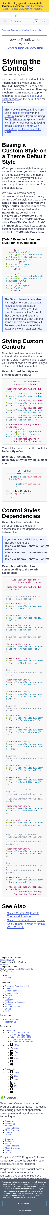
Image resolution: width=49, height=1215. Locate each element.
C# (19, 471)
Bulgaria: (21, 1039)
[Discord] (11, 1065)
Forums (8, 995)
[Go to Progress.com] (8, 1099)
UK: (20, 1035)
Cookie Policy (33, 1193)
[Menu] (5, 21)
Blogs (7, 997)
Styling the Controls (32, 30)
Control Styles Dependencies (21, 513)
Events (8, 1009)
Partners (9, 1004)
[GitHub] (11, 1062)
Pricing (8, 978)
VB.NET (27, 471)
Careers (8, 1132)
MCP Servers (6, 969)
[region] (24, 1197)
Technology (10, 1123)
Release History (12, 993)
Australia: (22, 1042)
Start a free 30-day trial (24, 48)
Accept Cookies (24, 1203)
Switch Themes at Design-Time (26, 920)
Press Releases (12, 1128)
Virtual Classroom (13, 1007)
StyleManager (17, 119)
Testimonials (10, 1022)
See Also (14, 906)
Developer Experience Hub (17, 986)
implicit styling (20, 112)
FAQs (7, 1011)
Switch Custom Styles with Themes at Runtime (23, 915)
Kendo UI (4, 964)
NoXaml (9, 116)
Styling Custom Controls (22, 344)
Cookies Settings (24, 1210)
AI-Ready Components (22, 969)
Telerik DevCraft (7, 960)
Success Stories (12, 1020)
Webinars (9, 1000)
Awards (8, 1126)
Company (9, 1121)
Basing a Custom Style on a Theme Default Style (24, 153)
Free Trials (10, 975)
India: (20, 1037)
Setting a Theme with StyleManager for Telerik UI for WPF (23, 129)
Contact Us (10, 1030)
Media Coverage (12, 1130)
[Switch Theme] (44, 21)
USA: (20, 1033)
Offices (8, 1135)
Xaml (8, 122)
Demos (8, 988)
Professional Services (14, 1002)
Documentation (12, 991)
